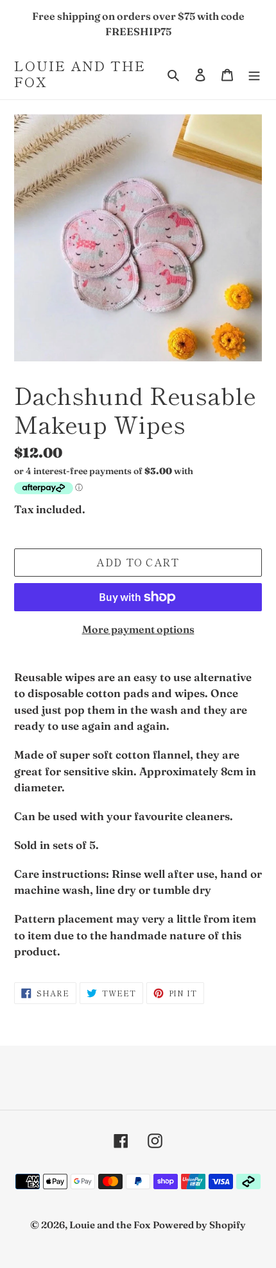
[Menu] (254, 74)
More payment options (138, 629)
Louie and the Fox (80, 74)
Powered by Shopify (199, 1225)
